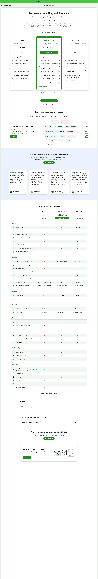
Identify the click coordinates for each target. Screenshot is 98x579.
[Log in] (96, 5)
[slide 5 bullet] (51, 144)
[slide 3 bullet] (48, 144)
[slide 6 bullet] (52, 144)
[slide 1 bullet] (45, 144)
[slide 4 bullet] (50, 144)
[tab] (32, 116)
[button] (95, 1)
